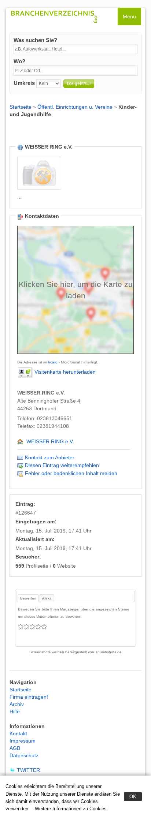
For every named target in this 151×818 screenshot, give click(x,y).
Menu (129, 16)
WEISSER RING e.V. (50, 441)
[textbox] (75, 49)
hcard (53, 362)
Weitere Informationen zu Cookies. (71, 808)
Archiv (17, 704)
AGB (15, 748)
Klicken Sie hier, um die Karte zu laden (76, 290)
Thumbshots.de (108, 652)
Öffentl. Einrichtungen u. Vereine (75, 107)
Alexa (47, 598)
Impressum (23, 741)
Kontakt (18, 733)
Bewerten (28, 598)
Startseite (21, 107)
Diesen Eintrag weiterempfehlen (62, 465)
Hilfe (15, 711)
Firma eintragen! (29, 697)
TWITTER (28, 770)
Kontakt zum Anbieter (49, 457)
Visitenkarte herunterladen (65, 372)
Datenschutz (24, 755)
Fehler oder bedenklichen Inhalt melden (71, 473)
